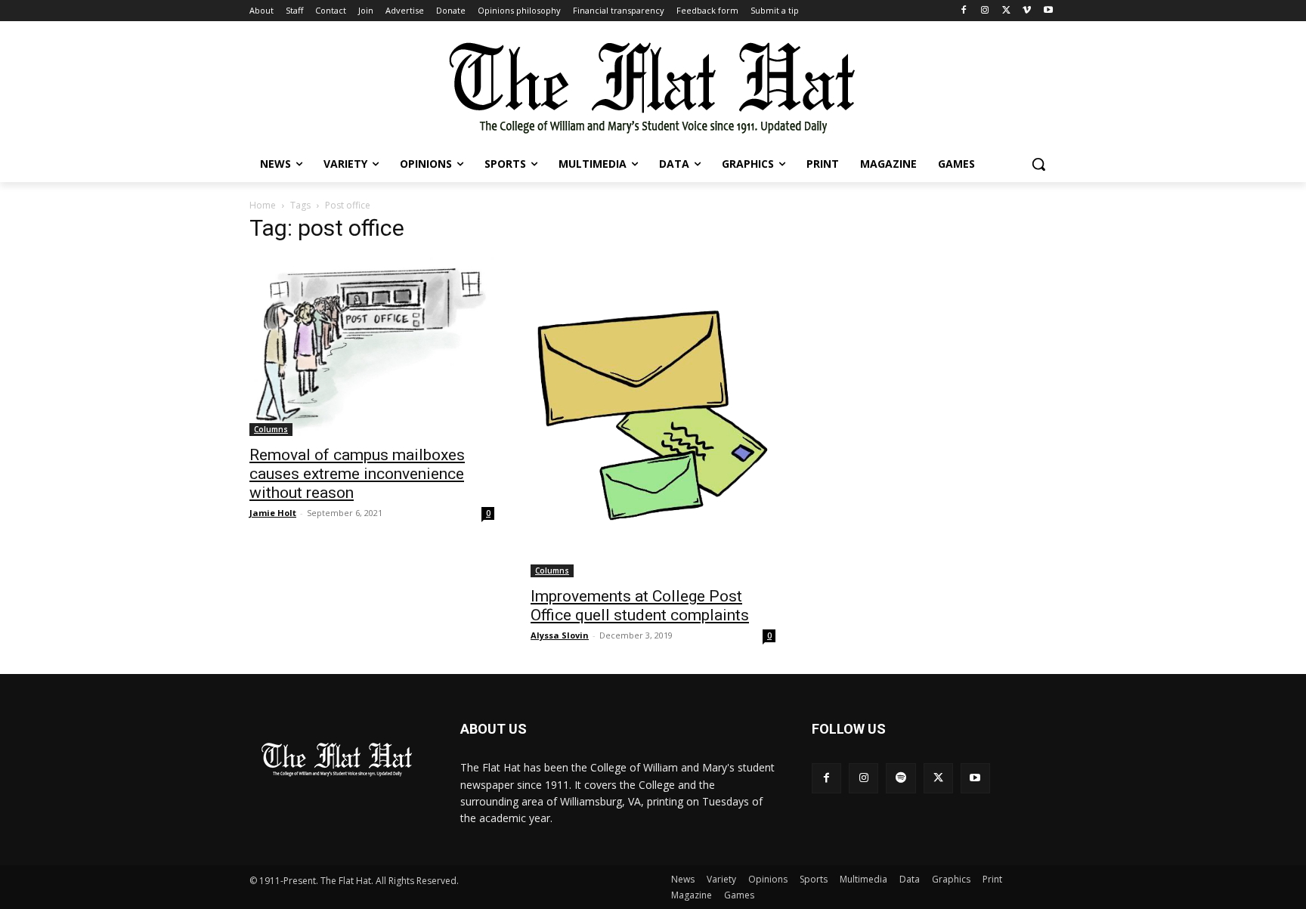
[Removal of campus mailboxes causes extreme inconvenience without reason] (371, 346)
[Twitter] (1006, 11)
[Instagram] (985, 11)
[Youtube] (1048, 11)
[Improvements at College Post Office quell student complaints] (653, 417)
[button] (1038, 164)
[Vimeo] (1026, 11)
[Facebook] (964, 11)
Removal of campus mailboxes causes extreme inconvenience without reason (357, 474)
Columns (271, 429)
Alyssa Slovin (560, 635)
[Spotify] (900, 778)
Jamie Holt (272, 512)
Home (262, 205)
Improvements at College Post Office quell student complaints (640, 605)
